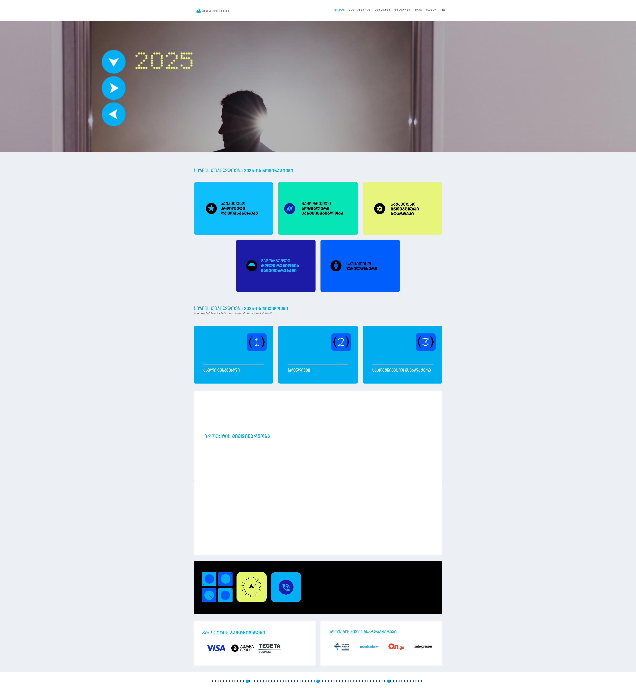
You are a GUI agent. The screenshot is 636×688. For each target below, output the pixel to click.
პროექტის (233, 632)
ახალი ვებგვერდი (221, 370)
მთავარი (339, 10)
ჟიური (418, 10)
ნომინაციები (382, 10)
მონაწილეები (402, 10)
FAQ (442, 10)
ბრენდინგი (299, 370)
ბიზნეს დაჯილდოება (241, 308)
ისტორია (431, 10)
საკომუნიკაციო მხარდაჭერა (401, 370)
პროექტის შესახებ (359, 10)
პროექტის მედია (363, 631)
